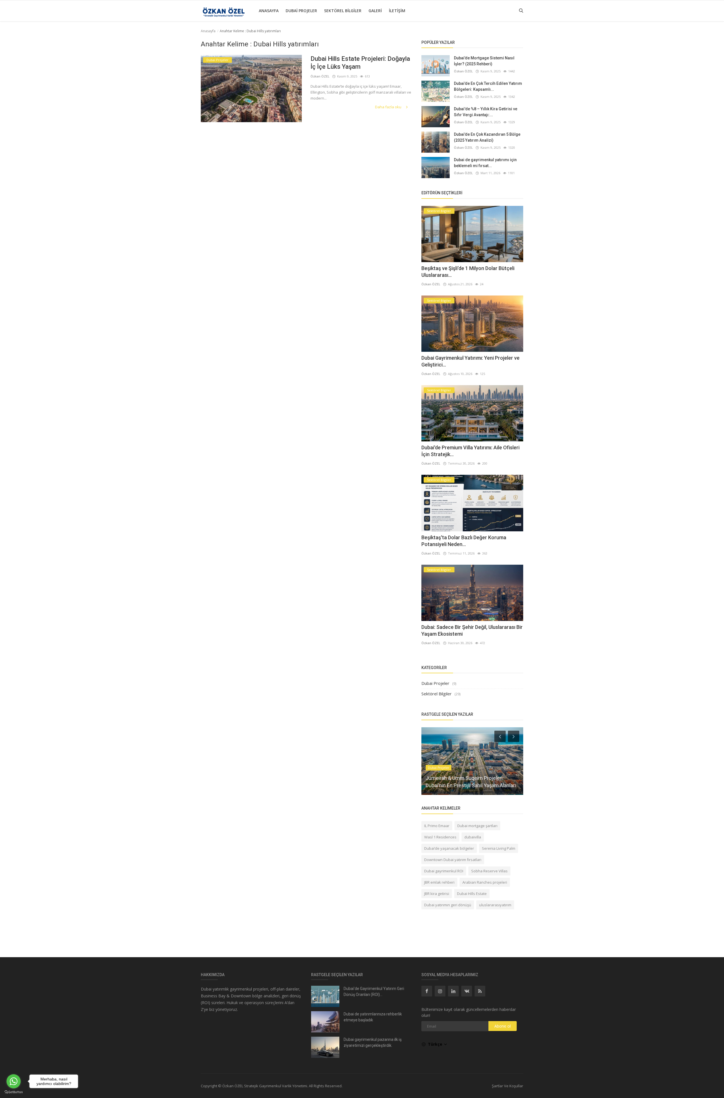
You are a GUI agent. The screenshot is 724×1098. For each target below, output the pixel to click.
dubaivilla (472, 837)
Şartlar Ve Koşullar (507, 1085)
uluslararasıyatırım (495, 904)
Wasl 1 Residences (440, 837)
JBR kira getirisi (436, 893)
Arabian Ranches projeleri (484, 882)
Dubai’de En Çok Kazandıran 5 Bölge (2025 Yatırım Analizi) (487, 137)
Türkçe (435, 1044)
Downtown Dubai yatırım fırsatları (452, 859)
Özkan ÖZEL (320, 76)
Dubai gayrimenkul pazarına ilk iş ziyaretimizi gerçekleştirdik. (373, 1042)
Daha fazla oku (388, 106)
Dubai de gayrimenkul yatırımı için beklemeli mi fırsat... (485, 163)
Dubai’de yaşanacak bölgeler (449, 848)
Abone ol (502, 1026)
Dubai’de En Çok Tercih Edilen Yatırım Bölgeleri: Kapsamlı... (488, 86)
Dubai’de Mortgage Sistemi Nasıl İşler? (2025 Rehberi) (484, 61)
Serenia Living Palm (498, 848)
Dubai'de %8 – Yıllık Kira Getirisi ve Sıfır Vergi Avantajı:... (485, 112)
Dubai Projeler (301, 10)
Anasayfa (269, 10)
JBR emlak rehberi (439, 882)
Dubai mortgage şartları (477, 825)
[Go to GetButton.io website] (14, 1092)
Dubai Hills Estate (472, 893)
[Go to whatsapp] (14, 1081)
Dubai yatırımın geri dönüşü (447, 904)
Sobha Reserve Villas (489, 870)
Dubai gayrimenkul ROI (443, 870)
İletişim (397, 10)
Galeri (375, 10)
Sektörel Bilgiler (342, 10)
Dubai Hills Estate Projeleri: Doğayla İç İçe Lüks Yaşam (360, 62)
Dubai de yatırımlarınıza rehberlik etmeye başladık (373, 1017)
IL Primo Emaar (436, 825)
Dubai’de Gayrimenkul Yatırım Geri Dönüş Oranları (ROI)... (374, 991)
